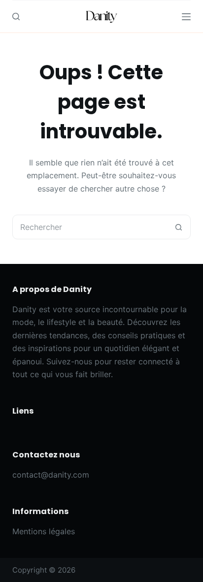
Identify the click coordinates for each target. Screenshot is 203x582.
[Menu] (186, 16)
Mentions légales (43, 531)
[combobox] (90, 227)
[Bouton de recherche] (178, 227)
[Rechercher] (16, 16)
